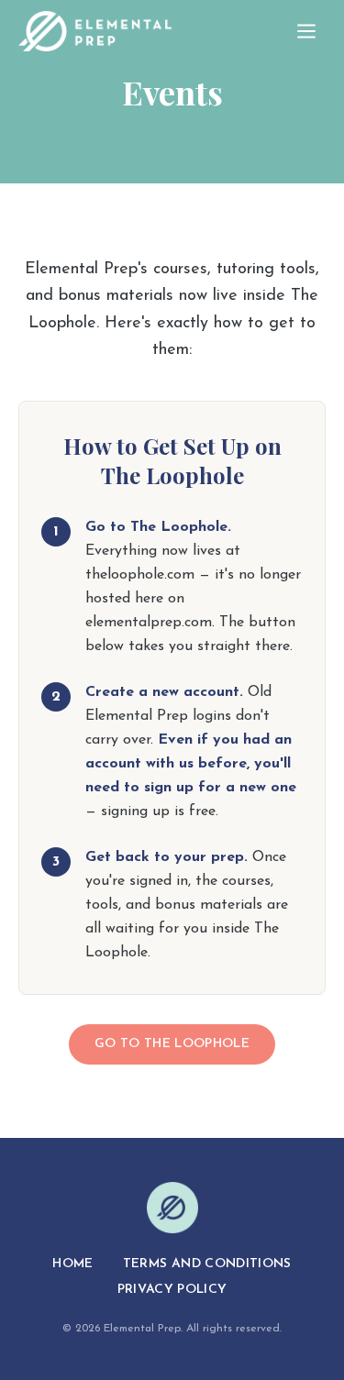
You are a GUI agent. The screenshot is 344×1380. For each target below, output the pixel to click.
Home (72, 1264)
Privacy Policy (172, 1290)
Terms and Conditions (207, 1264)
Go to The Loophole (172, 1044)
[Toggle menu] (306, 31)
